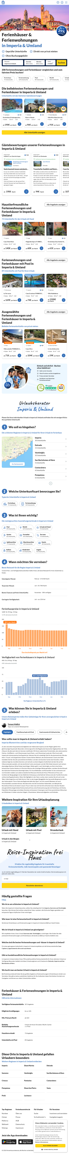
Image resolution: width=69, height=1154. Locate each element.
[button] (67, 2)
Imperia (4, 755)
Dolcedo (51, 961)
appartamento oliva (14, 948)
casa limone (27, 948)
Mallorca (5, 1121)
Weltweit (5, 1124)
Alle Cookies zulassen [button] (50, 1145)
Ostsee (4, 1117)
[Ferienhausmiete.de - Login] (62, 2)
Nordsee (5, 1113)
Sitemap (5, 1128)
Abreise (38, 61)
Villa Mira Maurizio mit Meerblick (55, 117)
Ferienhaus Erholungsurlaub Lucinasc (12, 117)
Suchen (61, 62)
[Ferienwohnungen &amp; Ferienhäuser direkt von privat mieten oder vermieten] (3, 2)
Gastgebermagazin (56, 1117)
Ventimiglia (45, 766)
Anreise (28, 61)
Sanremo (21, 762)
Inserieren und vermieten (58, 1113)
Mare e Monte (29, 117)
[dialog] (50, 1136)
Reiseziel (6, 61)
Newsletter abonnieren (34, 885)
